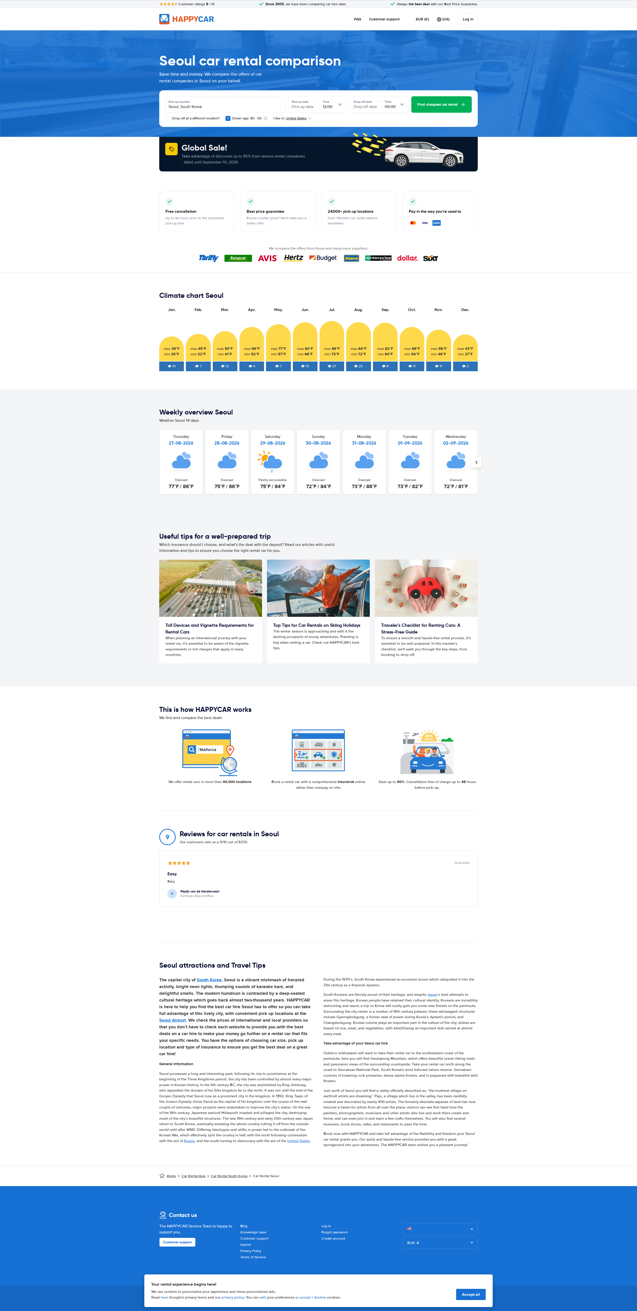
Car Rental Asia (193, 1176)
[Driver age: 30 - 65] (227, 118)
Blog (243, 1226)
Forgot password (334, 1232)
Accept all (471, 1294)
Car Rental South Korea (229, 1176)
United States (298, 1141)
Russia (189, 1141)
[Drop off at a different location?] (167, 118)
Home (171, 1176)
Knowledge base (253, 1232)
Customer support (384, 19)
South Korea (209, 980)
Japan (432, 994)
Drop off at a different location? (195, 118)
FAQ (357, 19)
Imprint (245, 1245)
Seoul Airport (172, 1020)
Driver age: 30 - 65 (247, 118)
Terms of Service (253, 1257)
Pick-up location (179, 102)
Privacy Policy (250, 1251)
